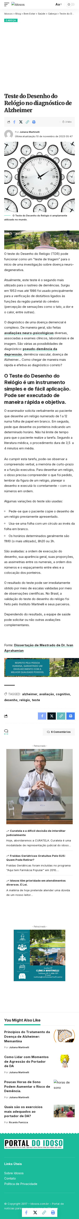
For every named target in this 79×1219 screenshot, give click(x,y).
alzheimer (29, 694)
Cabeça (11, 20)
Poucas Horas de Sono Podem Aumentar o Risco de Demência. (27, 1086)
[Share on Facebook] (14, 121)
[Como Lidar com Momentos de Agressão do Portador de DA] (64, 1061)
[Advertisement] (39, 56)
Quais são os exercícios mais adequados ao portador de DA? (23, 1111)
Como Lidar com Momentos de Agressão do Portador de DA (26, 1061)
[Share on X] (21, 121)
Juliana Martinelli (30, 131)
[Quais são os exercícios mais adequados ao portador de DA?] (64, 1111)
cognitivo (63, 694)
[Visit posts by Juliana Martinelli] (8, 134)
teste (36, 700)
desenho (10, 700)
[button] (7, 4)
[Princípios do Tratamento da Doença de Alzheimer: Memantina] (64, 1036)
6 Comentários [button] (61, 731)
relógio (24, 700)
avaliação (46, 694)
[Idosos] (18, 4)
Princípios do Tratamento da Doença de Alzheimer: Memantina (27, 1036)
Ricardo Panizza (18, 1122)
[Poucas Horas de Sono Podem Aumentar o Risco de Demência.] (64, 1086)
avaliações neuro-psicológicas (29, 333)
